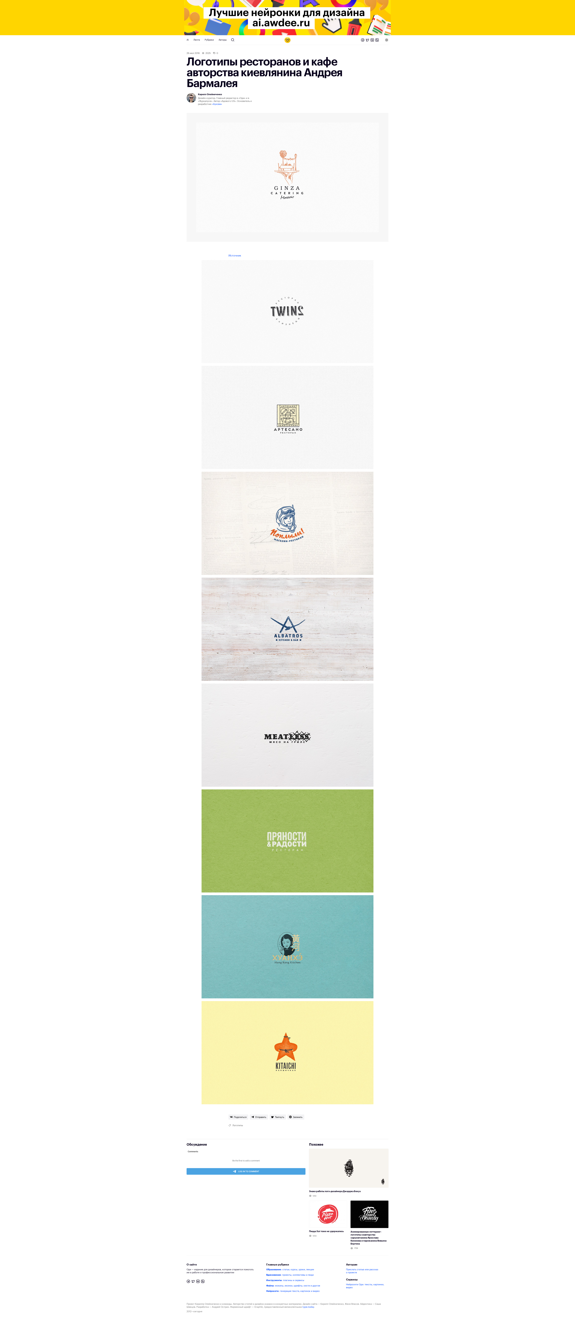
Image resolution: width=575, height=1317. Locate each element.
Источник (235, 255)
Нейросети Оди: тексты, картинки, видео (365, 1286)
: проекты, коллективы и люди (290, 1275)
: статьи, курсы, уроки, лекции (290, 1269)
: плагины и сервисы (285, 1280)
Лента (196, 40)
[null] (238, 1117)
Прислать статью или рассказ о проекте (362, 1271)
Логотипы (237, 1125)
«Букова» (217, 104)
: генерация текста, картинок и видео (293, 1291)
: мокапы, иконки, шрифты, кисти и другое (293, 1286)
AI (188, 40)
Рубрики (209, 40)
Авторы (223, 40)
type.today (308, 1307)
